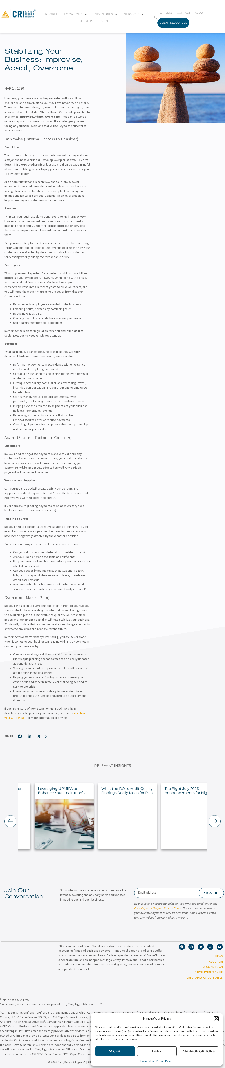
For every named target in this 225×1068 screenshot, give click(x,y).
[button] (216, 1018)
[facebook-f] (20, 736)
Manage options (199, 1051)
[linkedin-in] (29, 736)
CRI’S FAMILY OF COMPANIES (205, 978)
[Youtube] (220, 947)
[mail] (47, 736)
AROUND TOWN (213, 967)
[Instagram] (191, 947)
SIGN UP (211, 893)
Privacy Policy (164, 1061)
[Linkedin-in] (201, 947)
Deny (157, 1051)
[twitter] (39, 736)
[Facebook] (182, 947)
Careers (166, 12)
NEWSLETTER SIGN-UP (209, 972)
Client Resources (173, 22)
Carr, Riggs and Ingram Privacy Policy (157, 908)
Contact (183, 12)
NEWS (219, 956)
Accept (115, 1051)
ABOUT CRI (216, 962)
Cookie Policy (147, 1061)
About (200, 12)
